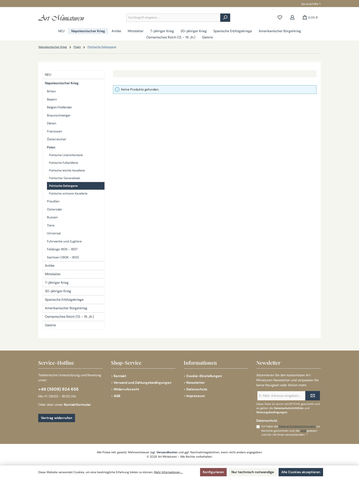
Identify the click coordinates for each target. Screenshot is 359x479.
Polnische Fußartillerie (63, 163)
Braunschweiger (59, 115)
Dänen (51, 123)
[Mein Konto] (292, 17)
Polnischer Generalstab (64, 178)
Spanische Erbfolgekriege (64, 299)
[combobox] (173, 17)
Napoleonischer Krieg (62, 83)
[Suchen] (225, 17)
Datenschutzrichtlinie (289, 408)
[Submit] (312, 395)
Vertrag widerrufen (56, 418)
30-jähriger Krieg (58, 291)
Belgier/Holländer (59, 107)
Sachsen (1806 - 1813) (63, 257)
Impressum (195, 396)
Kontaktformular (77, 404)
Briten (51, 91)
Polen (51, 147)
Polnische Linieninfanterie (66, 155)
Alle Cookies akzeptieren (300, 472)
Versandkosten (167, 452)
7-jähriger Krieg (57, 282)
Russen (52, 217)
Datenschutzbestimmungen (297, 426)
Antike (49, 265)
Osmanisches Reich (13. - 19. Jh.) (69, 316)
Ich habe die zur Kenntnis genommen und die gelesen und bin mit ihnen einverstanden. (290, 430)
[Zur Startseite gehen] (61, 18)
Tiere (50, 225)
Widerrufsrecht (126, 389)
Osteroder (54, 209)
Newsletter (195, 382)
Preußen (53, 201)
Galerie (50, 325)
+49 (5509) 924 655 (58, 389)
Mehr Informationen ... (168, 472)
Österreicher (56, 139)
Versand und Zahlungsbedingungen (142, 382)
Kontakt (120, 376)
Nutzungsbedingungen (271, 412)
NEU (48, 74)
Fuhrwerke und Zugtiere (64, 241)
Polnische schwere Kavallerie (68, 193)
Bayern (52, 99)
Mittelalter (53, 274)
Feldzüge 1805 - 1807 (62, 249)
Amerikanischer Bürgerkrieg (66, 308)
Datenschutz (196, 389)
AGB (117, 396)
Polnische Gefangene (63, 186)
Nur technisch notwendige (252, 472)
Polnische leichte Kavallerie (67, 170)
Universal (53, 233)
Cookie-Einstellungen (204, 376)
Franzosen (54, 131)
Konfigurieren (213, 472)
